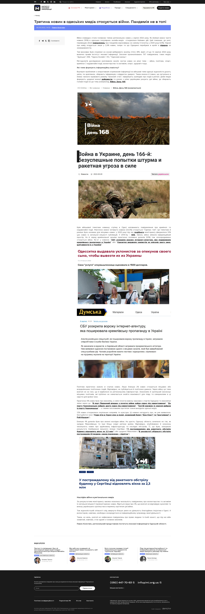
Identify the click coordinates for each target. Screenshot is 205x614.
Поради (118, 8)
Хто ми (78, 601)
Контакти (89, 601)
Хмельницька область (82, 554)
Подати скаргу (163, 8)
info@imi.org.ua (148, 582)
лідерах (164, 45)
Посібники (117, 2)
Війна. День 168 (117, 82)
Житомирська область (47, 555)
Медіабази (106, 8)
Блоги (107, 2)
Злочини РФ (75, 8)
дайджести (107, 79)
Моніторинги (89, 8)
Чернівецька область (117, 554)
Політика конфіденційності (44, 601)
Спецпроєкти (130, 8)
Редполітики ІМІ (65, 601)
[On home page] (43, 8)
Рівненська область (152, 554)
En (35, 2)
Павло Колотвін (58, 27)
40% (133, 235)
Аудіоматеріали (139, 2)
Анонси (127, 2)
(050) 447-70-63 (121, 582)
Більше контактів (116, 588)
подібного (139, 232)
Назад (37, 15)
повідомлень (99, 43)
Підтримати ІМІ (148, 8)
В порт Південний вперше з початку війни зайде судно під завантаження (129, 403)
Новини (98, 2)
